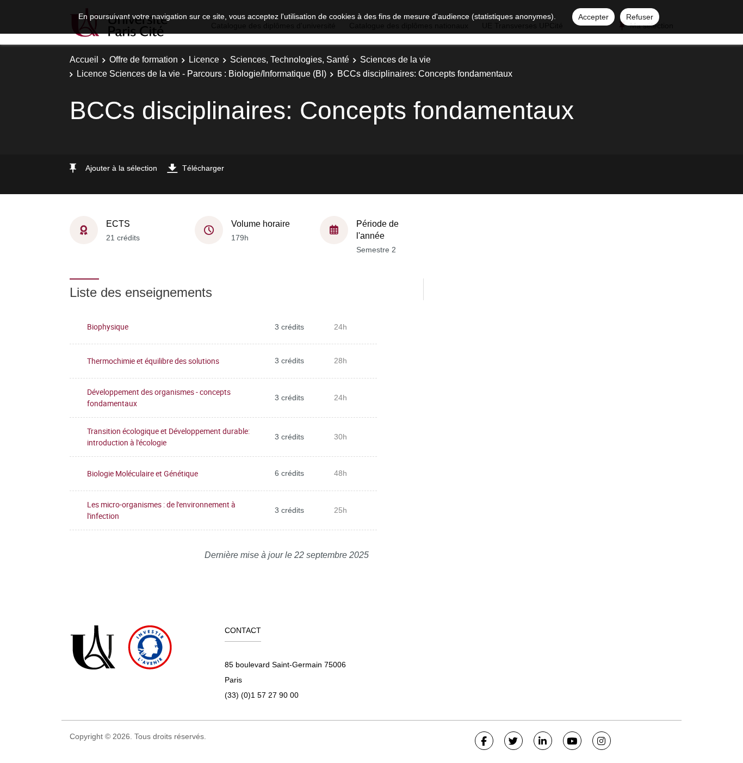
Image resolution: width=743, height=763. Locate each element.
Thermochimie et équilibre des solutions (153, 361)
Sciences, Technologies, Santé (289, 59)
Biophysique (107, 326)
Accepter (593, 17)
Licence (204, 59)
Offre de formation (143, 59)
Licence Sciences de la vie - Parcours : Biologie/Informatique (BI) (201, 73)
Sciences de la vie (395, 59)
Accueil (84, 59)
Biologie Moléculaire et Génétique (142, 473)
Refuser (639, 17)
